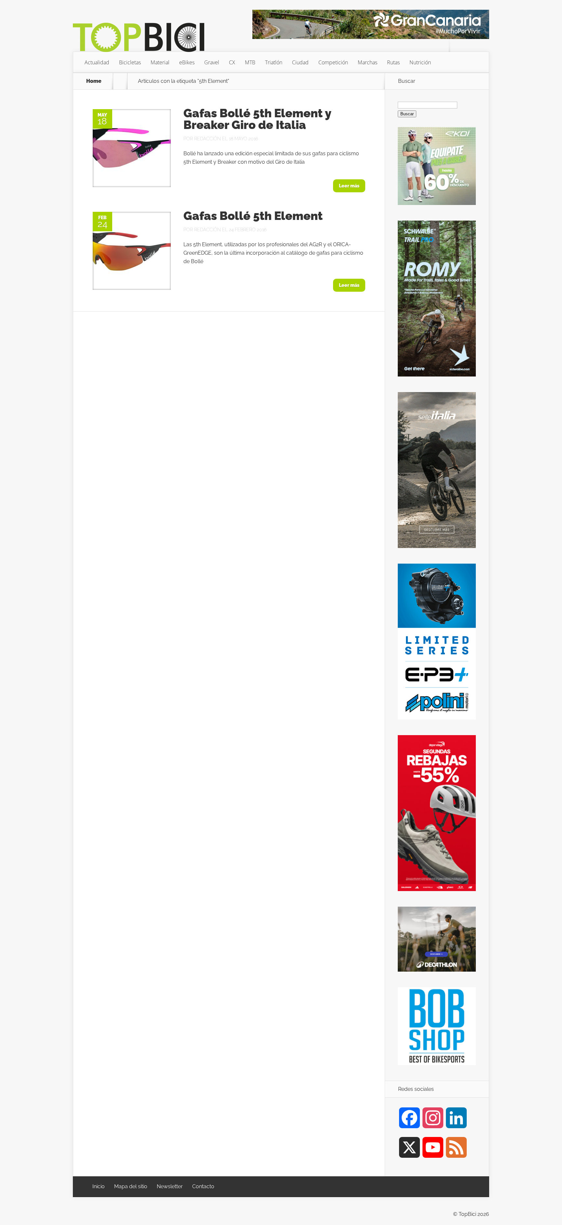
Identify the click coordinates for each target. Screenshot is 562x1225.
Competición (333, 62)
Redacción (207, 138)
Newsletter (170, 1186)
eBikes (186, 62)
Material (160, 62)
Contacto (203, 1186)
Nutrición (420, 62)
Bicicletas (130, 62)
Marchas (367, 62)
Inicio (98, 1186)
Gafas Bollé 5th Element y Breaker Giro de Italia (257, 119)
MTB (250, 62)
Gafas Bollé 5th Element (253, 216)
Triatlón (273, 62)
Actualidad (97, 62)
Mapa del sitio (130, 1186)
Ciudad (300, 62)
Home (93, 81)
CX (232, 62)
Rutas (393, 62)
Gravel (211, 62)
